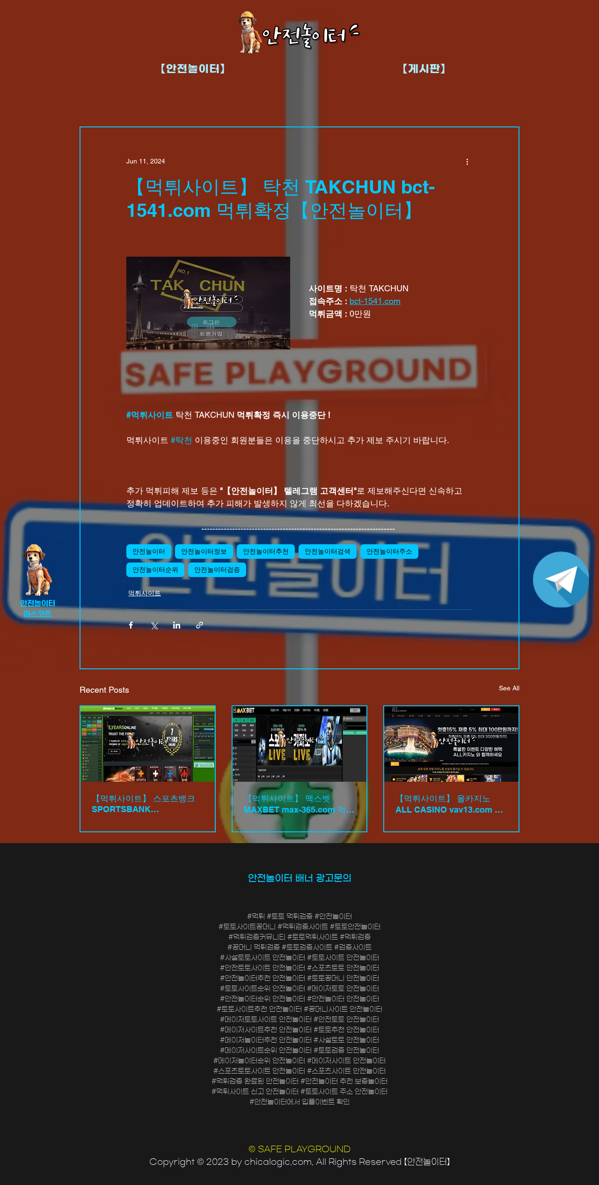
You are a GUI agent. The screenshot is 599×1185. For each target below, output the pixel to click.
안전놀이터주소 (389, 551)
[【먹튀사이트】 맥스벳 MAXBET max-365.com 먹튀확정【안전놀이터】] (300, 744)
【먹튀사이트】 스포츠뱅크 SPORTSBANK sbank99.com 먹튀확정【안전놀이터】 (145, 803)
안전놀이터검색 (328, 551)
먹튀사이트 (144, 593)
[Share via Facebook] (130, 625)
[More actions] (467, 161)
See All (509, 688)
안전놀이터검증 (217, 569)
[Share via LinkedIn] (176, 625)
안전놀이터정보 (204, 551)
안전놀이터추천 (266, 551)
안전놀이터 (148, 551)
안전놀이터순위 (155, 569)
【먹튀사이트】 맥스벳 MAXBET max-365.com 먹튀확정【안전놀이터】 (299, 804)
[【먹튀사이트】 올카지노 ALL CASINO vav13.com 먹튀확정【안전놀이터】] (451, 744)
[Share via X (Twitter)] (153, 625)
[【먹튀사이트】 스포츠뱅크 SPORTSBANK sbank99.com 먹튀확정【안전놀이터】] (147, 744)
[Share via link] (199, 625)
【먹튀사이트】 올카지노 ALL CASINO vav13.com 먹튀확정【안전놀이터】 (449, 804)
